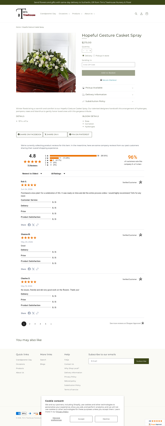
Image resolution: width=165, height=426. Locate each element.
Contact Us (69, 364)
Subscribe (141, 361)
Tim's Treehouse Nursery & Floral (34, 418)
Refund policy (70, 381)
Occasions (20, 364)
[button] (64, 13)
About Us (20, 372)
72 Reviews (35, 166)
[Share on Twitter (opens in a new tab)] (33, 225)
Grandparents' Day (24, 360)
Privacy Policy (62, 412)
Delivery (89, 56)
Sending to (90, 60)
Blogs (42, 364)
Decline (106, 419)
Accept (81, 419)
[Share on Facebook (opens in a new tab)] (29, 225)
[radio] (82, 156)
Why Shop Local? (71, 368)
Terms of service (71, 389)
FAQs (66, 360)
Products (20, 368)
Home (18, 27)
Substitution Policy (72, 385)
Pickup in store (102, 56)
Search (43, 360)
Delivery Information (73, 372)
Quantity (86, 47)
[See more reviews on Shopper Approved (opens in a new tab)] (37, 225)
